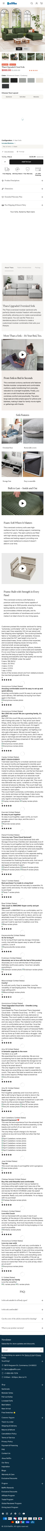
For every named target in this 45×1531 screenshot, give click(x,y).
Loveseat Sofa (7, 1401)
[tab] (9, 267)
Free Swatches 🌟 (8, 1412)
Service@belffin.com (12, 1369)
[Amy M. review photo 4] (29, 1107)
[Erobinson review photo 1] (12, 970)
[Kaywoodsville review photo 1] (13, 947)
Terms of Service (8, 1438)
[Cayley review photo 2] (29, 801)
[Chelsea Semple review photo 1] (14, 1200)
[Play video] (22, 354)
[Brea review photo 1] (9, 924)
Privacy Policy (7, 1441)
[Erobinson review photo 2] (32, 970)
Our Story (5, 1463)
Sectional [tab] (9, 97)
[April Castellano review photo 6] (14, 1150)
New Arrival (6, 1409)
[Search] (32, 3)
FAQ (3, 1449)
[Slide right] (42, 27)
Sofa (19, 49)
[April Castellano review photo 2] (14, 1141)
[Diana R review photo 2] (29, 867)
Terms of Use (29, 1355)
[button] (33, 70)
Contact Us (6, 1453)
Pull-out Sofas (7, 1397)
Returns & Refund (8, 1430)
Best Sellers (6, 1405)
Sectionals (6, 1389)
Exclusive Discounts (9, 1478)
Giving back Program (10, 1507)
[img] (7, 680)
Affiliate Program (8, 1495)
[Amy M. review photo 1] (11, 1104)
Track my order (8, 1422)
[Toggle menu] (4, 3)
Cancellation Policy (9, 1434)
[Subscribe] (41, 1350)
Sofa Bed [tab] (22, 97)
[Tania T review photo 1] (11, 892)
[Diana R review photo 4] (29, 870)
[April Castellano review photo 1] (14, 1139)
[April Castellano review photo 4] (14, 1145)
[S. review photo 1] (9, 1284)
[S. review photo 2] (23, 1284)
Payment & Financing (10, 1445)
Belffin (10, 1526)
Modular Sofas (7, 1393)
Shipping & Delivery (9, 1426)
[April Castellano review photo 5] (14, 1148)
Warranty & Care (8, 1474)
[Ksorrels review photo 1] (11, 824)
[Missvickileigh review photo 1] (13, 992)
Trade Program (7, 1499)
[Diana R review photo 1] (11, 867)
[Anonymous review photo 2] (12, 746)
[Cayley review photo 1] (11, 801)
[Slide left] (3, 27)
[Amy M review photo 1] (10, 1077)
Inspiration (6, 1467)
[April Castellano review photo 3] (14, 1143)
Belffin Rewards (8, 1488)
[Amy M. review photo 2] (29, 1104)
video (26, 49)
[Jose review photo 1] (10, 1168)
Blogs (4, 1470)
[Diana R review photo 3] (11, 870)
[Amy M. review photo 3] (11, 1107)
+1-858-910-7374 (11, 1373)
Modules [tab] (36, 97)
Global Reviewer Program (12, 1503)
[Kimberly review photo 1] (11, 1230)
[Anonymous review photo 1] (12, 700)
